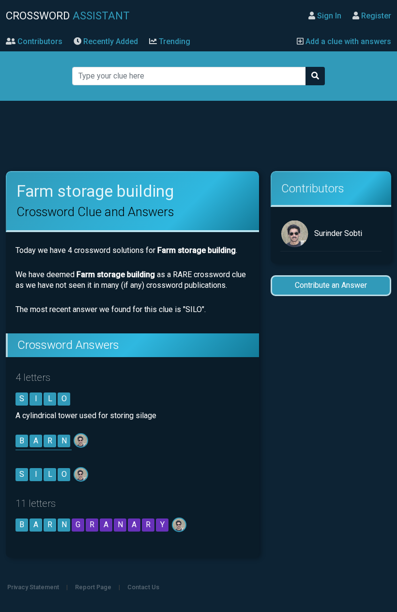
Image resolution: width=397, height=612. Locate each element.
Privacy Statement (33, 587)
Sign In (328, 15)
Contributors (38, 41)
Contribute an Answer (331, 285)
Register (375, 15)
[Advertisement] (198, 136)
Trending (173, 41)
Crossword (68, 15)
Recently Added (109, 41)
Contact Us (143, 587)
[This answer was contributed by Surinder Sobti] (82, 440)
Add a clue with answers (347, 41)
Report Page (93, 587)
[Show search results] (315, 76)
